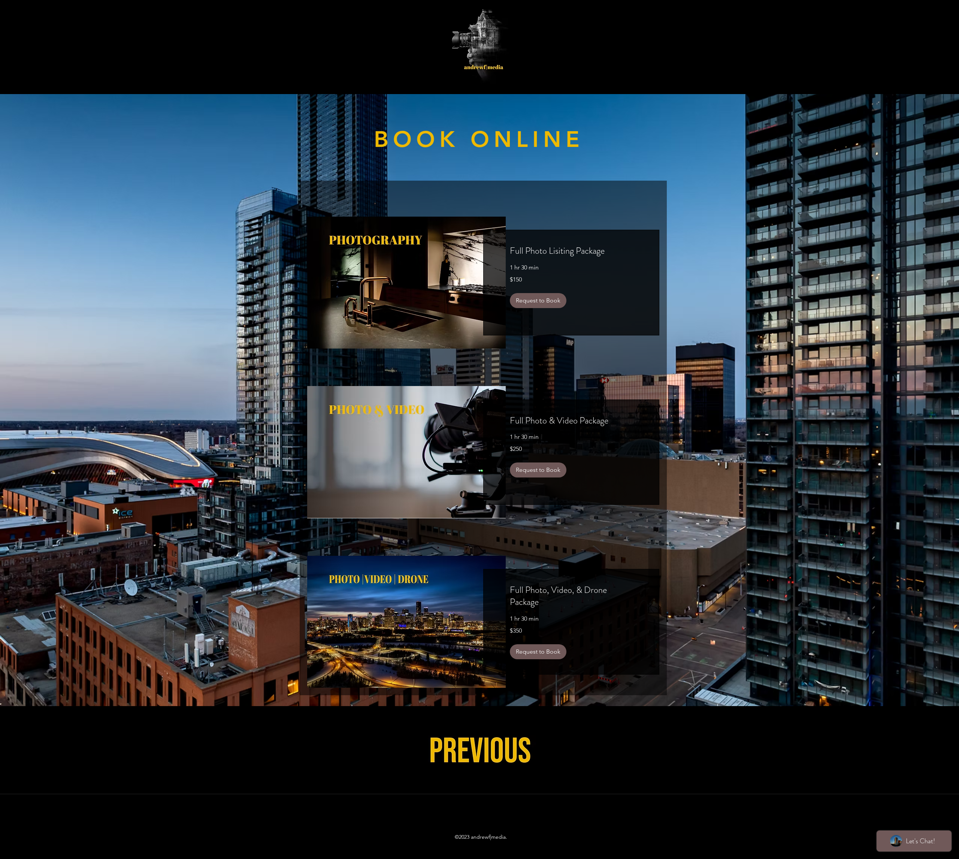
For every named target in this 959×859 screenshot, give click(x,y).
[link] (571, 251)
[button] (538, 300)
